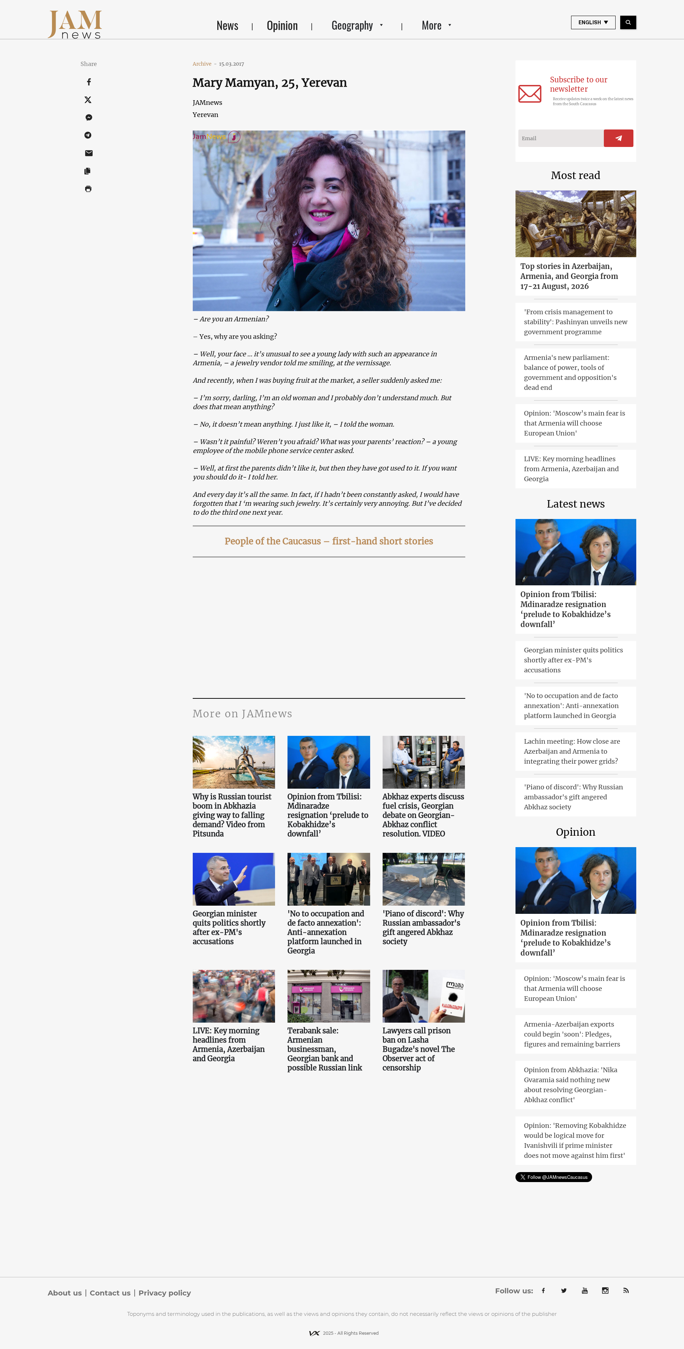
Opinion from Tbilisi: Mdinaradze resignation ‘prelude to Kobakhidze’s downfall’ (327, 815)
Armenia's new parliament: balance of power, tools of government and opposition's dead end (570, 372)
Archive (205, 64)
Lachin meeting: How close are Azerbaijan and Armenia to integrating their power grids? (572, 751)
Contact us (110, 1293)
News (227, 24)
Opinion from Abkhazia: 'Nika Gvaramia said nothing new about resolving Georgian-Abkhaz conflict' (570, 1085)
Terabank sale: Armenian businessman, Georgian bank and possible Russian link (324, 1049)
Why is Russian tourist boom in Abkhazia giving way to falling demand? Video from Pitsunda (232, 815)
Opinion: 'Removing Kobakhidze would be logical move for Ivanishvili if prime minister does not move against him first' (575, 1140)
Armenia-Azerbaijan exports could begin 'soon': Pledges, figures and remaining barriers (572, 1034)
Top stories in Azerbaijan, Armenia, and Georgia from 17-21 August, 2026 (569, 276)
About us (65, 1293)
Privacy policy (165, 1293)
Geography (352, 25)
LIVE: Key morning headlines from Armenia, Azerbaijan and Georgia (229, 1044)
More (432, 25)
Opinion (282, 24)
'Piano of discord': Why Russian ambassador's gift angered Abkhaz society (423, 927)
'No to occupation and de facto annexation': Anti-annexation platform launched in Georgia (325, 932)
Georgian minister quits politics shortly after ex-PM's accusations (229, 927)
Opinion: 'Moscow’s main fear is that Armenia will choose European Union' (574, 423)
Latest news (576, 504)
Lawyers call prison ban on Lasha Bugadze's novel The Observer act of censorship (419, 1049)
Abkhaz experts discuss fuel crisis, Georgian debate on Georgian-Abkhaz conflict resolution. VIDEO (423, 815)
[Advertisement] (329, 627)
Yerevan (205, 115)
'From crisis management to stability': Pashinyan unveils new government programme (575, 322)
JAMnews (207, 102)
